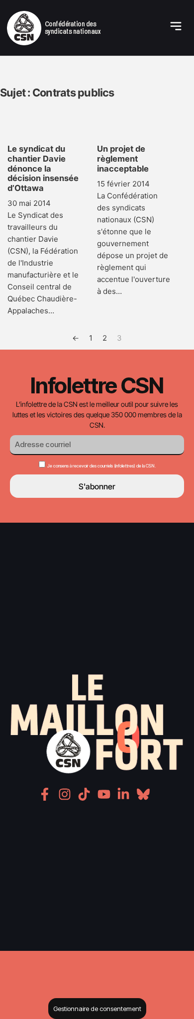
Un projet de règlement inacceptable (123, 159)
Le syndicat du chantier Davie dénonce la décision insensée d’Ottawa (43, 168)
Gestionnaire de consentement (97, 1009)
